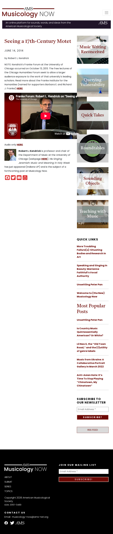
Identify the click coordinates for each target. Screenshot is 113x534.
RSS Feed (92, 430)
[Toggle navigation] (106, 13)
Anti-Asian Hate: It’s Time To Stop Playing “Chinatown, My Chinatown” (90, 380)
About (8, 477)
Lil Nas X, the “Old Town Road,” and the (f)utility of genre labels (92, 347)
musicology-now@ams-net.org (30, 517)
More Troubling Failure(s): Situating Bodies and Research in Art (91, 252)
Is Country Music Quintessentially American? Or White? (90, 332)
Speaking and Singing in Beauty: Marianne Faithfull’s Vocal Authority (92, 271)
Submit (8, 482)
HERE (20, 88)
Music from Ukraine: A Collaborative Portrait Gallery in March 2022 (91, 363)
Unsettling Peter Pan (90, 284)
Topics (8, 491)
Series (7, 486)
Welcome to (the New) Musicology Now (91, 294)
